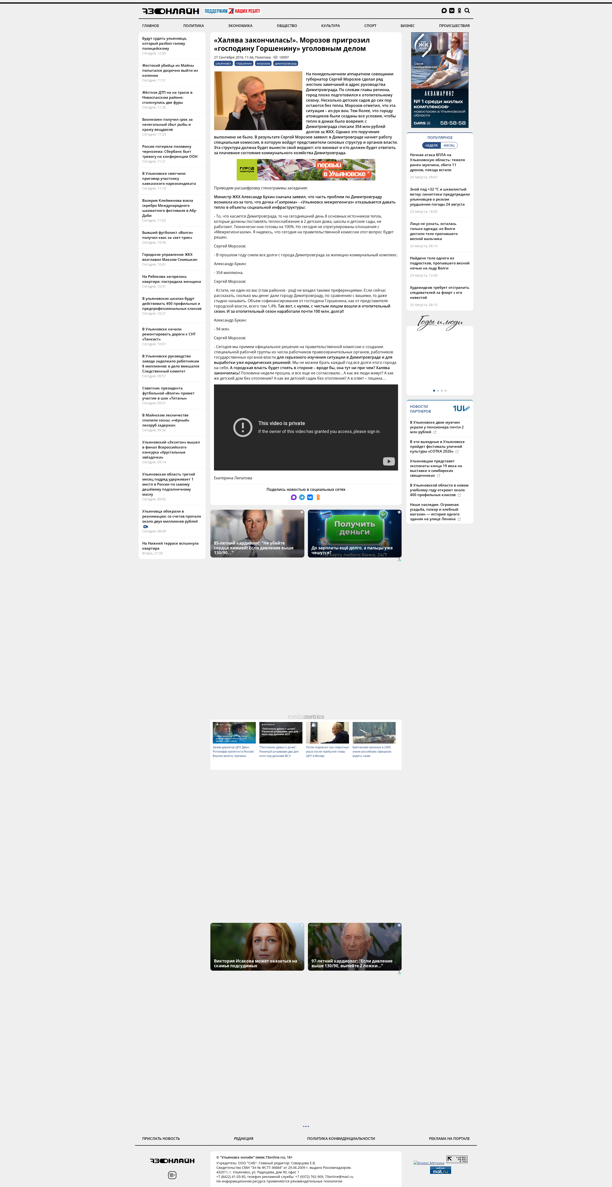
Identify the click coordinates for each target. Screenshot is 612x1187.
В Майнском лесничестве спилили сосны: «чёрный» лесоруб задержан (165, 420)
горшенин (244, 63)
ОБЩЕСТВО (287, 25)
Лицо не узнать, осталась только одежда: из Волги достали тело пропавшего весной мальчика (434, 231)
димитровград (285, 63)
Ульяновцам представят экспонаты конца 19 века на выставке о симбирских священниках (436, 468)
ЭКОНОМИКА (240, 25)
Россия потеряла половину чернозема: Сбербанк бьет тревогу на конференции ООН (169, 151)
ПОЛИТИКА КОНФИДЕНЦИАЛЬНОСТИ (341, 1138)
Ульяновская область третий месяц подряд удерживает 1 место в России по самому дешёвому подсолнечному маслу (168, 484)
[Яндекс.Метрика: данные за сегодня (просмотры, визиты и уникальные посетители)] (429, 1163)
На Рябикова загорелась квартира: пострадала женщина (171, 279)
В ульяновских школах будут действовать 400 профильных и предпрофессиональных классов (172, 303)
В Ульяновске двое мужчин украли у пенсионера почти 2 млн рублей (437, 427)
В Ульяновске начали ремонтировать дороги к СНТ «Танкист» (169, 334)
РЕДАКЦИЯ (243, 1138)
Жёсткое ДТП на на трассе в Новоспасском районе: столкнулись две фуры (167, 97)
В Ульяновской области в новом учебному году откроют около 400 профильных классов (439, 490)
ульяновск (223, 63)
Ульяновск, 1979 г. (425, 365)
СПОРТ (370, 25)
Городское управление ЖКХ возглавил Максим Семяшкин (169, 257)
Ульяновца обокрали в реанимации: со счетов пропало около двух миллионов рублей (171, 516)
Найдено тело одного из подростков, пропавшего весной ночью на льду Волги (440, 263)
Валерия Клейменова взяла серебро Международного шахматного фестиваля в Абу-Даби (169, 208)
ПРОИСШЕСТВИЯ (454, 25)
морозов (263, 63)
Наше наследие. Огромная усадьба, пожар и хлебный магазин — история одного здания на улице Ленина (434, 511)
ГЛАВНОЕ (150, 25)
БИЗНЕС (408, 25)
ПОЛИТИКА (193, 25)
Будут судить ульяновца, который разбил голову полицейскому (164, 43)
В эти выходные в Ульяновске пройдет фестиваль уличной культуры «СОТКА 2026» (437, 446)
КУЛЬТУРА (330, 25)
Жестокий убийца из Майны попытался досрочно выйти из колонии (170, 70)
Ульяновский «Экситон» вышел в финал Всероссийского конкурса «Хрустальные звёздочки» (171, 449)
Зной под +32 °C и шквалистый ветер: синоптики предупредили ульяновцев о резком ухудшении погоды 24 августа (440, 197)
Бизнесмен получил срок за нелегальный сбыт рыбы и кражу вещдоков (167, 124)
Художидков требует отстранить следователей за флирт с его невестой (439, 292)
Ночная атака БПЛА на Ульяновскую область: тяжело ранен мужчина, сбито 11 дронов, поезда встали (437, 162)
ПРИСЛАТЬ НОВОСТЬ (161, 1138)
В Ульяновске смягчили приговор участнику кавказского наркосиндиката (169, 178)
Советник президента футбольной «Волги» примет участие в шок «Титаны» (168, 393)
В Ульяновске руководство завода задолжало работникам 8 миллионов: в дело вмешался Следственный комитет (170, 363)
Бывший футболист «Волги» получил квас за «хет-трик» (167, 235)
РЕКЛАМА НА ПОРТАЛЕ (449, 1138)
